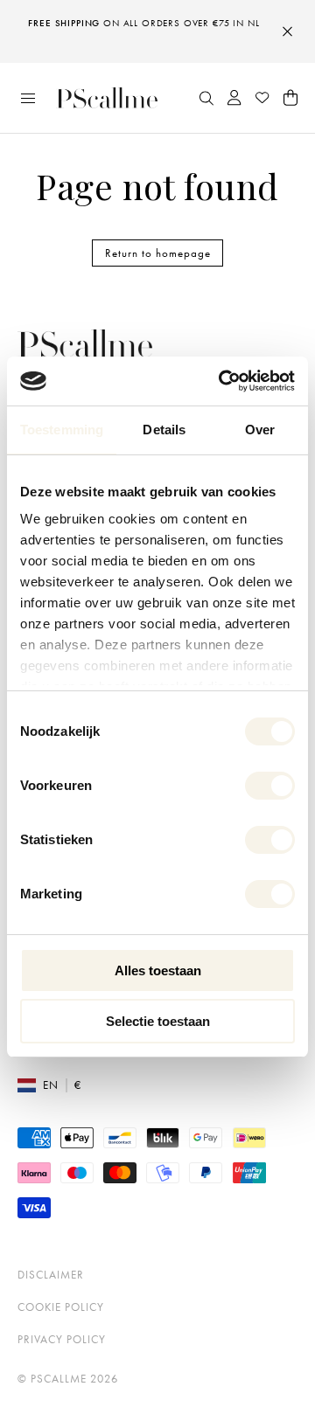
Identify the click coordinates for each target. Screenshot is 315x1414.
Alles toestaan (158, 970)
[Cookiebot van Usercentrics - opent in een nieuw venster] (222, 381)
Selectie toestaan (158, 1021)
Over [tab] (260, 429)
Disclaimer (51, 1274)
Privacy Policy (62, 1339)
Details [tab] (164, 429)
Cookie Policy (61, 1307)
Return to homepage (158, 253)
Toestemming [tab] (61, 429)
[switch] (270, 786)
